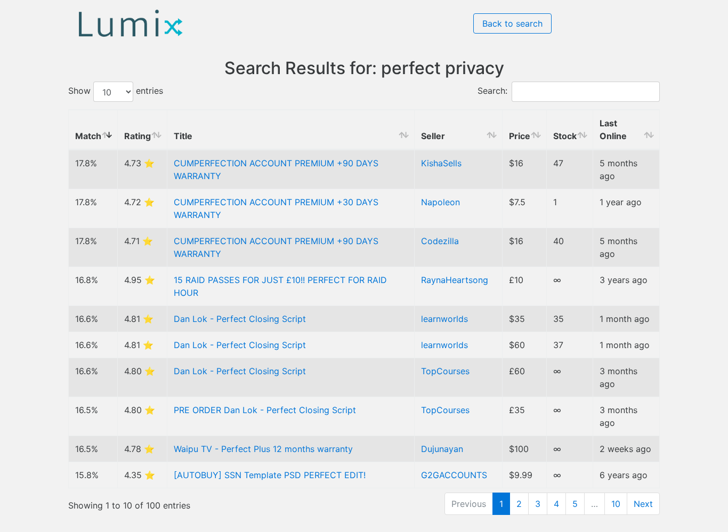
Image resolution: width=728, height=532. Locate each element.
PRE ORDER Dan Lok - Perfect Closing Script (265, 410)
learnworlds (444, 318)
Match (88, 136)
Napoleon (440, 202)
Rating (137, 136)
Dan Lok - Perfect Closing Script (240, 318)
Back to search (512, 23)
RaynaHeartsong (454, 280)
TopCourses (445, 371)
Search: (492, 91)
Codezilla (440, 241)
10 (615, 503)
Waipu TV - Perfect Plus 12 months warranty (263, 449)
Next (643, 503)
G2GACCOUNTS (454, 475)
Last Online (613, 129)
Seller (433, 136)
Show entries (115, 91)
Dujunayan (442, 449)
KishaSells (441, 163)
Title (183, 136)
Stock (565, 136)
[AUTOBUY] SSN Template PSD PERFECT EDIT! (270, 475)
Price (519, 136)
